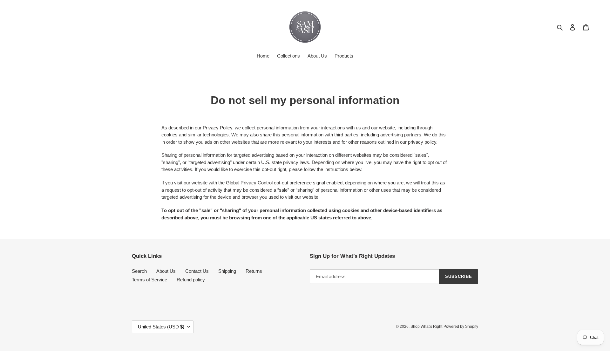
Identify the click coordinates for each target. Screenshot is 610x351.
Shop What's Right (426, 326)
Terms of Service (149, 279)
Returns (254, 271)
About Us (166, 271)
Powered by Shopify (461, 326)
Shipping (227, 271)
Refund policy (191, 279)
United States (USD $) (161, 326)
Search (139, 271)
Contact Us (197, 271)
